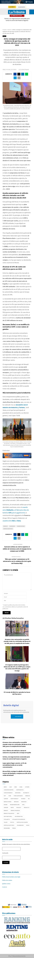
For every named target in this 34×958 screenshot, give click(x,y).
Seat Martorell (8, 816)
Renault (6, 810)
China (20, 787)
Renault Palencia (15, 810)
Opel (23, 804)
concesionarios (8, 792)
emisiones (17, 792)
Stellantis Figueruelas (18, 819)
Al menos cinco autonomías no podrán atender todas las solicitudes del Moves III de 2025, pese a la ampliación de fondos (17, 641)
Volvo (27, 825)
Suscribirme (18, 716)
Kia (29, 798)
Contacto (4, 887)
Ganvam (6, 798)
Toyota (12, 822)
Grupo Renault (14, 798)
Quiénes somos (6, 883)
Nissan (5, 804)
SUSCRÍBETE (12, 7)
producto (26, 807)
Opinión (6, 807)
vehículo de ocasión (22, 822)
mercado (16, 801)
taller (5, 822)
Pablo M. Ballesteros (9, 69)
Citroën (27, 787)
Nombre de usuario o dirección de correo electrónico (16, 844)
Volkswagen (20, 825)
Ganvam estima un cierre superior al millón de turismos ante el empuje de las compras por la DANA (17, 549)
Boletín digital (11, 705)
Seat (18, 813)
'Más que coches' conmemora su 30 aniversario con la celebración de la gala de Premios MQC (17, 561)
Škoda (14, 828)
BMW (15, 787)
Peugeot (18, 807)
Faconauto (26, 792)
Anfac (5, 787)
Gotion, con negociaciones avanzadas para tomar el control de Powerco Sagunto (17, 19)
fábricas (27, 795)
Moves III (5, 526)
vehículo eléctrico (8, 528)
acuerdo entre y (12, 521)
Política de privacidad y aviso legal (11, 877)
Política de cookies (7, 880)
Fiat (5, 795)
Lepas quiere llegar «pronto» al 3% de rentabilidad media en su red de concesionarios (14, 765)
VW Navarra (7, 828)
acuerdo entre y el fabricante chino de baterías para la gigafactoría (16, 510)
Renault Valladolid (9, 813)
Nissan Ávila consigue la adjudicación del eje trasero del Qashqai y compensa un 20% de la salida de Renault (17, 773)
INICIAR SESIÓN (21, 7)
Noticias (9, 29)
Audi (10, 787)
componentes (20, 790)
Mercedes (23, 801)
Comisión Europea (8, 790)
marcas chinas (7, 801)
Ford (9, 795)
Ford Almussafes (18, 795)
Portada (5, 29)
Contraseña (5, 853)
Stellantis (7, 819)
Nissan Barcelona (14, 804)
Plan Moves (12, 526)
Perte (12, 807)
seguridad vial (19, 816)
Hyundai (23, 798)
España (4, 36)
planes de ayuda (20, 526)
